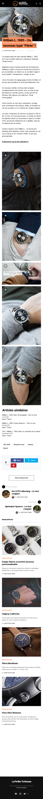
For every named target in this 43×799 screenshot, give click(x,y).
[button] (3, 3)
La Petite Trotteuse (21, 781)
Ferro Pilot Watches (11, 713)
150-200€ (6, 444)
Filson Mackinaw (10, 663)
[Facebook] (16, 794)
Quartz (5, 448)
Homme (30, 444)
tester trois (21, 80)
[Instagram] (20, 794)
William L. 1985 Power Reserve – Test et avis (18, 423)
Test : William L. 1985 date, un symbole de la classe (21, 431)
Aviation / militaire (8, 34)
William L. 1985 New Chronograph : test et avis (19, 415)
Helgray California (10, 614)
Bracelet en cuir (19, 444)
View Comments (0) (21, 478)
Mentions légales (21, 787)
